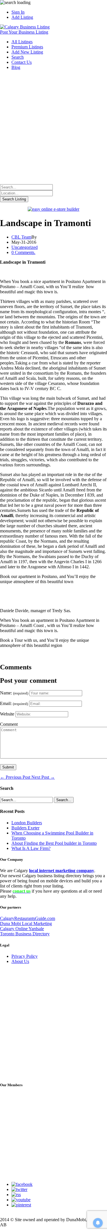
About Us (20, 961)
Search (17, 57)
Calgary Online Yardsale (22, 928)
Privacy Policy (24, 956)
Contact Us (21, 62)
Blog (15, 67)
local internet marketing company (61, 870)
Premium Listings (27, 46)
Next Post (43, 777)
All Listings (22, 41)
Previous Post (15, 777)
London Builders (26, 822)
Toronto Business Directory (25, 933)
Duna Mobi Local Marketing (26, 923)
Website (7, 714)
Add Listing (22, 17)
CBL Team (21, 237)
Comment (9, 724)
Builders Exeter (25, 827)
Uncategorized (24, 247)
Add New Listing (27, 52)
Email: (14, 703)
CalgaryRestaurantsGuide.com (27, 918)
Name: (14, 692)
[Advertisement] (53, 128)
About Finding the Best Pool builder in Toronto (54, 843)
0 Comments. (23, 252)
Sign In (18, 12)
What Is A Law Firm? (31, 848)
